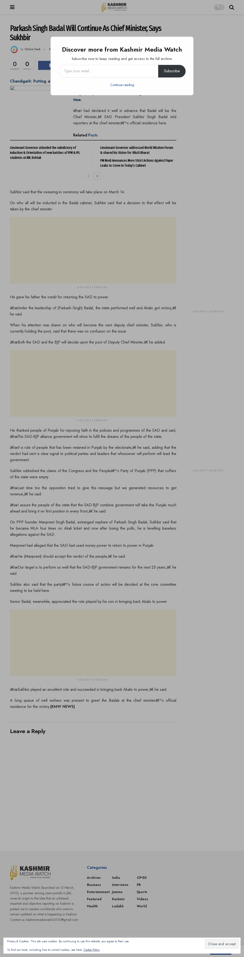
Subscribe (172, 71)
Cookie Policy (92, 950)
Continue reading (122, 84)
